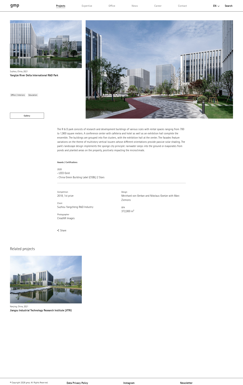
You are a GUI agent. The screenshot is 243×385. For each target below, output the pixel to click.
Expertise (87, 5)
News (135, 5)
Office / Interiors (18, 95)
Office (112, 5)
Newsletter (186, 383)
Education (33, 95)
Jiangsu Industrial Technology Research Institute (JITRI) (41, 310)
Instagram (129, 383)
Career (158, 5)
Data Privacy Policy (77, 383)
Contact (182, 5)
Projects (60, 5)
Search (228, 5)
